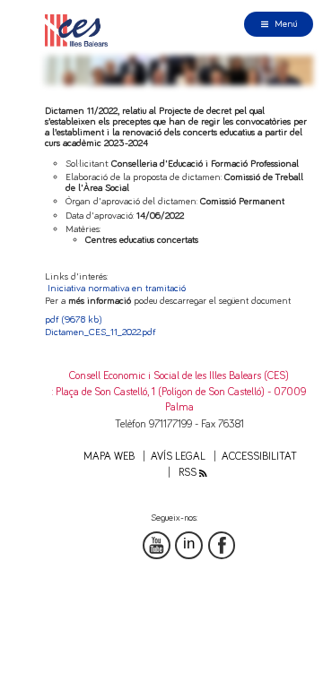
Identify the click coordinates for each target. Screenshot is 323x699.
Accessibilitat (259, 456)
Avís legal (178, 456)
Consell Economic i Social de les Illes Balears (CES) (179, 376)
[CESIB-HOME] (80, 30)
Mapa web (109, 456)
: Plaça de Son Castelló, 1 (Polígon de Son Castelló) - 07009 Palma (179, 399)
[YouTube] (156, 545)
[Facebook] (222, 545)
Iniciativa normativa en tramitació (117, 288)
